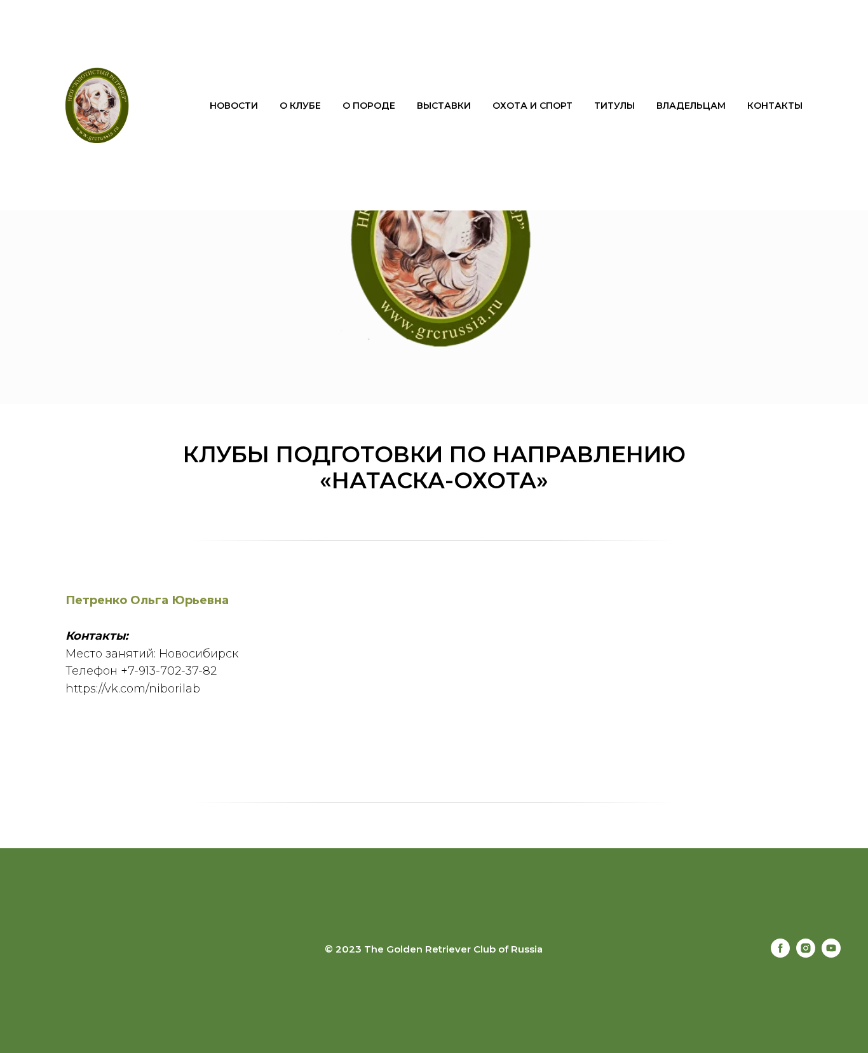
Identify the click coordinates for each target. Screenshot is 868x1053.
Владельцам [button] (691, 105)
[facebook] (780, 954)
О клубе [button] (300, 105)
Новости (234, 105)
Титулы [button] (614, 105)
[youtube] (831, 954)
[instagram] (805, 954)
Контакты (775, 105)
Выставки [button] (444, 105)
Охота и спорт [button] (532, 105)
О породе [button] (368, 105)
